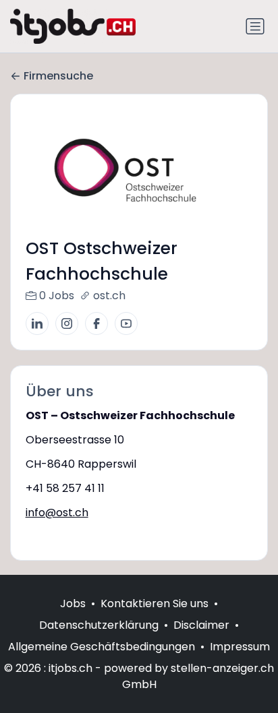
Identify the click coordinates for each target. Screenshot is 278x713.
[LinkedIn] (37, 323)
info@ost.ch (57, 512)
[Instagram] (66, 323)
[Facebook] (96, 323)
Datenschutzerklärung (99, 625)
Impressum (240, 646)
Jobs (73, 603)
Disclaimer (201, 625)
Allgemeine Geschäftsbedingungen (101, 646)
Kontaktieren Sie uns (154, 603)
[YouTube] (126, 323)
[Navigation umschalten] (255, 26)
